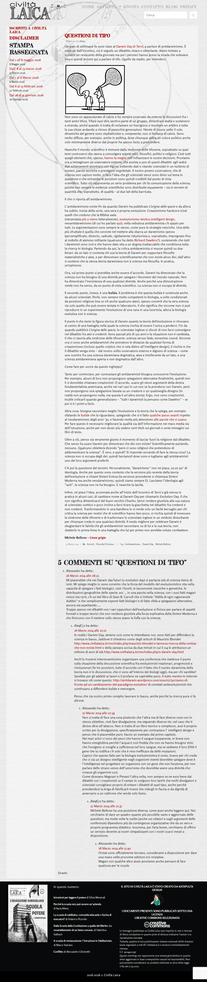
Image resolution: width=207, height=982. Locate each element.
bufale (85, 415)
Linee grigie (98, 538)
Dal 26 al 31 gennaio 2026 (26, 95)
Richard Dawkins (145, 240)
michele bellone (163, 544)
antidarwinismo (132, 544)
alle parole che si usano (170, 419)
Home (88, 7)
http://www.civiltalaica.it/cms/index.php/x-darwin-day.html (144, 652)
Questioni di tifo (87, 35)
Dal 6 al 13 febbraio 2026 (26, 86)
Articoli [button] (107, 7)
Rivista (131, 7)
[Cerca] (193, 15)
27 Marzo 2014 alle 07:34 (98, 713)
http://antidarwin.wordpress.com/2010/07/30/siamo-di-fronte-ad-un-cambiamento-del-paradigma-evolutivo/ (131, 682)
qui (119, 223)
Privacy (188, 7)
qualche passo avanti (164, 415)
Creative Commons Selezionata (157, 917)
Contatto (152, 7)
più (84, 219)
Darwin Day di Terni (129, 46)
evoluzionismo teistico (134, 219)
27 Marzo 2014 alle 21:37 (106, 806)
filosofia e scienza (105, 544)
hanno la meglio (115, 158)
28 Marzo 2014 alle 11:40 (114, 848)
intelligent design (163, 219)
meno (94, 219)
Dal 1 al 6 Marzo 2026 (24, 77)
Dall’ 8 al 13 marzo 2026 (25, 69)
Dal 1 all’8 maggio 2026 (25, 60)
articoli (90, 544)
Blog (172, 7)
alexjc (82, 41)
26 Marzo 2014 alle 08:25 (82, 576)
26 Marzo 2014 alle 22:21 (90, 630)
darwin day (148, 544)
